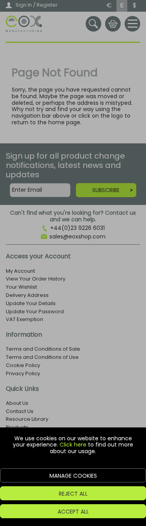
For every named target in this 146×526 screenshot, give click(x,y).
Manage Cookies (73, 476)
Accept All (73, 511)
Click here (73, 444)
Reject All (73, 494)
